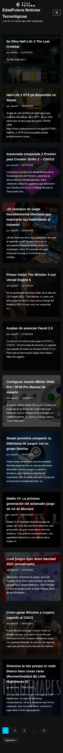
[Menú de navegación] (57, 12)
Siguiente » (10, 740)
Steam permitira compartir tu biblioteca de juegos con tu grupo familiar (28, 443)
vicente (14, 52)
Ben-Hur (14, 687)
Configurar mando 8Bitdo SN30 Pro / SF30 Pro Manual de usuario (30, 387)
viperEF (14, 106)
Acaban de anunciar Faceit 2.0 (29, 328)
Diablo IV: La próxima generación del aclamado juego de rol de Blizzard (30, 504)
